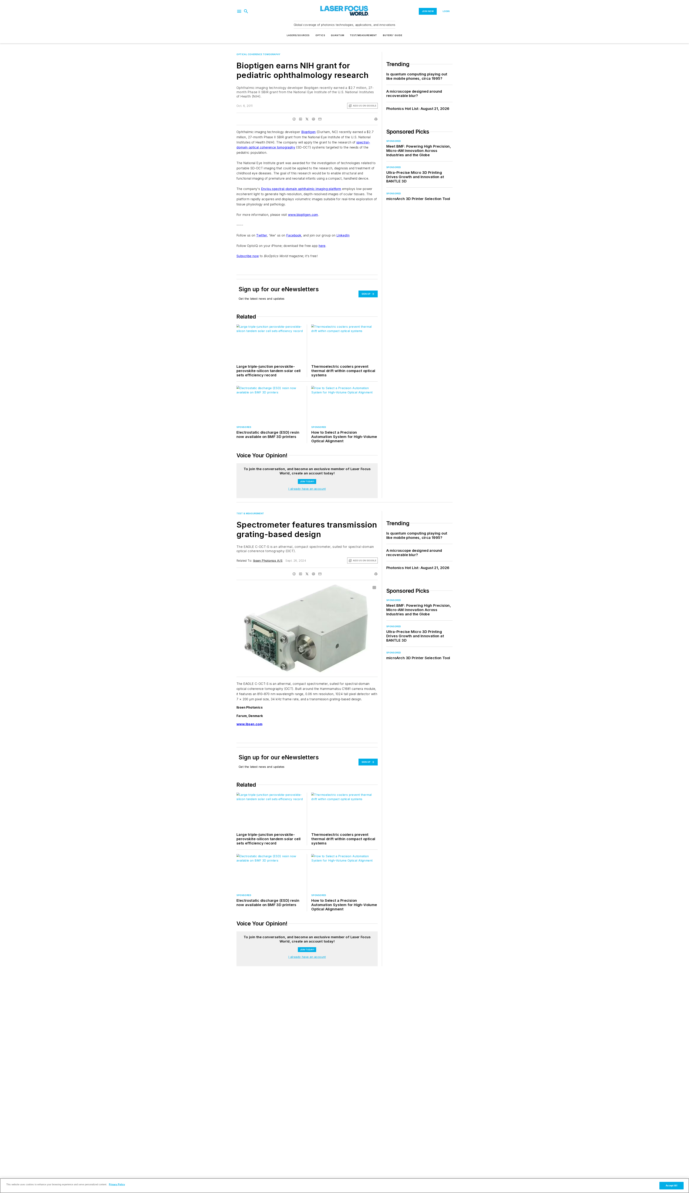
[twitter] (307, 119)
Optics (320, 35)
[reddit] (313, 119)
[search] (246, 11)
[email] (320, 119)
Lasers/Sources (298, 35)
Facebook (293, 235)
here (322, 246)
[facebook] (294, 119)
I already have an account (307, 489)
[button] (239, 11)
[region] (344, 1185)
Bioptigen (308, 132)
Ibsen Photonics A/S (268, 560)
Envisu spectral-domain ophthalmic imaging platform (301, 189)
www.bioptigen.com (303, 215)
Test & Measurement (250, 513)
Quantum (337, 35)
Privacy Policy (117, 1184)
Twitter (261, 235)
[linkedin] (300, 119)
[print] (376, 119)
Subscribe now (247, 256)
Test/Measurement (363, 35)
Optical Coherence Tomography (258, 54)
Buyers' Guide (392, 35)
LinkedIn (343, 235)
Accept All (671, 1185)
